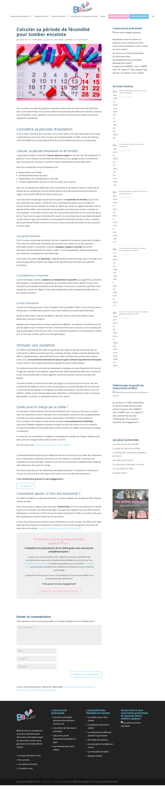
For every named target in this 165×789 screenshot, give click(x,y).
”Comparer (25, 486)
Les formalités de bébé (123, 468)
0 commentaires (82, 39)
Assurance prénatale (20, 16)
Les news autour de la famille (126, 444)
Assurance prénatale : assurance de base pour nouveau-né (64, 720)
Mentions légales (81, 781)
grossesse (48, 39)
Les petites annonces (27, 764)
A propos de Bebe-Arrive (29, 755)
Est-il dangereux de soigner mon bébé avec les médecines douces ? (132, 249)
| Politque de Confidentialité (104, 781)
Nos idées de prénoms (123, 460)
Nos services (24, 760)
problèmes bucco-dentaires (36, 563)
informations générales (63, 39)
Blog (103, 16)
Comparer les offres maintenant (59, 591)
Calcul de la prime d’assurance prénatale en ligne (64, 738)
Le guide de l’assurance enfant (84, 16)
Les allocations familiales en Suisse (128, 464)
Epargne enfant (41, 16)
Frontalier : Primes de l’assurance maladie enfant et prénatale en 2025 (133, 313)
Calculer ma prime (118, 16)
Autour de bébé (58, 16)
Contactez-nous (139, 16)
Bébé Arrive (25, 39)
